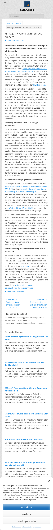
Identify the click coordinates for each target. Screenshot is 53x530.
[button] (49, 480)
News (18, 23)
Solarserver (26, 266)
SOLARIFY (27, 10)
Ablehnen (26, 514)
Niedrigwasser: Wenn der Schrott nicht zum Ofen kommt (26, 415)
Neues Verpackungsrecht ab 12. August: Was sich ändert (26, 338)
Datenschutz (16, 527)
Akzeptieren (26, 507)
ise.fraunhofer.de (12, 288)
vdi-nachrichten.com (24, 285)
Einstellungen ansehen (26, 521)
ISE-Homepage (39, 85)
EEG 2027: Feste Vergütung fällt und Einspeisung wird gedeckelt (26, 389)
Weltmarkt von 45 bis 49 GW (21, 208)
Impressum (37, 527)
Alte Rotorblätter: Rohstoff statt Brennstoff (24, 439)
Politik (14, 292)
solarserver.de (27, 288)
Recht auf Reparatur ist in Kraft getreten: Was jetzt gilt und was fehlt (25, 463)
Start (10, 23)
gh (23, 40)
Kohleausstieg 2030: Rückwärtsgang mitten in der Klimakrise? (25, 363)
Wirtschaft (20, 292)
